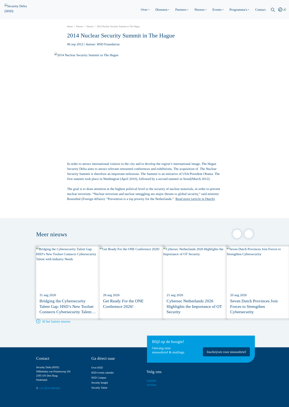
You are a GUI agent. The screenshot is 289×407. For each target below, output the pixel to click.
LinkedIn (151, 380)
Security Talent (99, 387)
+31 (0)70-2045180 (49, 388)
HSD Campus (98, 377)
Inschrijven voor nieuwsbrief (226, 352)
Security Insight (99, 382)
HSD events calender (102, 372)
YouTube (151, 384)
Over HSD (97, 367)
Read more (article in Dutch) (195, 199)
